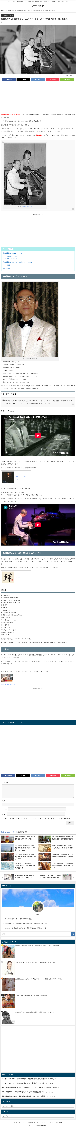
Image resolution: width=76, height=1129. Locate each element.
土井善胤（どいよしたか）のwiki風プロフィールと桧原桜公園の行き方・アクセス (39, 979)
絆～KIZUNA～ (20, 578)
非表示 (10, 248)
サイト (4, 814)
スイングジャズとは (11, 256)
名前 (4, 801)
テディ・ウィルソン (11, 258)
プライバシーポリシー (48, 1122)
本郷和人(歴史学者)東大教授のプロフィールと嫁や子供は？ (32, 995)
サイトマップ (22, 1122)
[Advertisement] (38, 98)
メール (5, 809)
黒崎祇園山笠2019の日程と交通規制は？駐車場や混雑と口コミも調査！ (24, 1096)
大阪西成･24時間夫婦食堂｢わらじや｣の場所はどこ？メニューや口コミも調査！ (26, 1087)
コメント (5, 782)
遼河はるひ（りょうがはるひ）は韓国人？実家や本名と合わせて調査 (35, 962)
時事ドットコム (27, 206)
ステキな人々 (5, 15)
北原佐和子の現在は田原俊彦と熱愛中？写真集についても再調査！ (34, 1012)
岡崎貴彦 (56, 1087)
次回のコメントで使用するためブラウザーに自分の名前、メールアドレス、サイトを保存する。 (37, 818)
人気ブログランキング (8, 684)
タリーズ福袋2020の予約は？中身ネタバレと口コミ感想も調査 (21, 1092)
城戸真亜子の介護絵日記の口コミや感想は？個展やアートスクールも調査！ (37, 945)
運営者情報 (59, 1122)
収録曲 (8, 265)
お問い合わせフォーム (34, 1122)
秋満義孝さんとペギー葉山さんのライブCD (17, 262)
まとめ (6, 268)
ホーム (15, 1122)
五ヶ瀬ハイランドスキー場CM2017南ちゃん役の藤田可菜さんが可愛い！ (24, 1078)
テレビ (11, 15)
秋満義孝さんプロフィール (12, 253)
